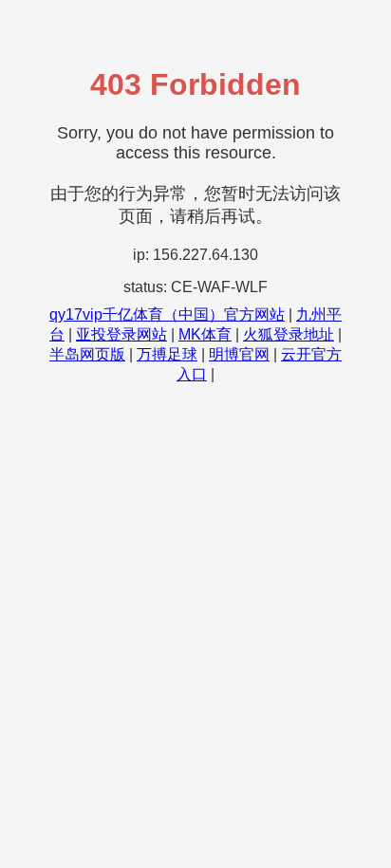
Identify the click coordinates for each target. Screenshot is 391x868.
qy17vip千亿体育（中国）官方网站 (167, 314)
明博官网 (239, 354)
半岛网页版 (87, 354)
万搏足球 (167, 354)
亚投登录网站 (121, 334)
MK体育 (205, 334)
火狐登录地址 (288, 334)
